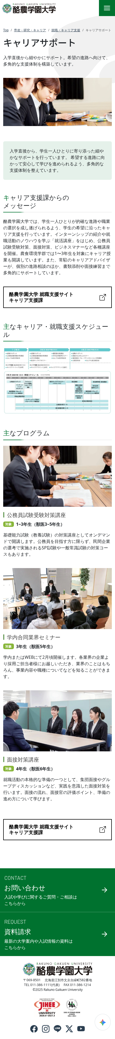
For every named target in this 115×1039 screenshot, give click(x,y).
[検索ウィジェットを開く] (102, 1022)
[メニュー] (107, 8)
